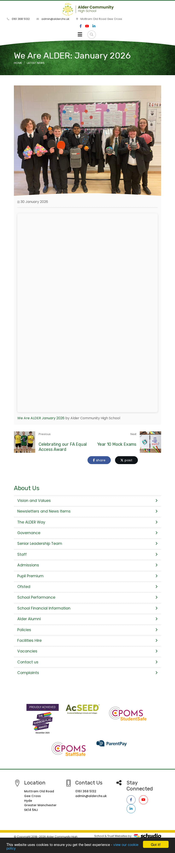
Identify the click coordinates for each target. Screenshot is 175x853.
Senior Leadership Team (39, 543)
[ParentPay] (112, 743)
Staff (22, 554)
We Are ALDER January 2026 (40, 418)
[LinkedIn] (94, 26)
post (128, 460)
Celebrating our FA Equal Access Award (63, 447)
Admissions (28, 565)
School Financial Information (43, 608)
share (100, 460)
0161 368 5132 (20, 19)
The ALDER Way (31, 522)
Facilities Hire (29, 640)
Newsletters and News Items (44, 511)
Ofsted (23, 586)
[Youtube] (87, 26)
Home (18, 63)
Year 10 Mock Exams (116, 444)
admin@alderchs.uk (55, 19)
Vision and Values (34, 500)
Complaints (28, 672)
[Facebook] (80, 26)
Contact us (27, 662)
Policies (24, 629)
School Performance (36, 597)
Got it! (156, 844)
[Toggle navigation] (80, 35)
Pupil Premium (30, 576)
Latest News (36, 63)
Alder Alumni (29, 618)
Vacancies (27, 651)
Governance (28, 532)
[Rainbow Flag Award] (42, 720)
